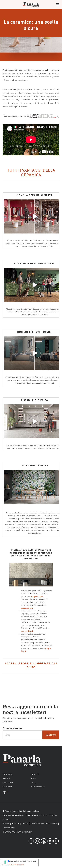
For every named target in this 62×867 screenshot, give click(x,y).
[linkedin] (56, 841)
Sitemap (15, 823)
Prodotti (7, 774)
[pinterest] (49, 841)
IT (7, 792)
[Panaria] (31, 8)
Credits (25, 823)
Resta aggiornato (12, 728)
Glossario (8, 782)
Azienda (7, 778)
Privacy (6, 823)
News (33, 778)
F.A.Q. (33, 782)
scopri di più (37, 596)
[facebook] (31, 841)
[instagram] (37, 841)
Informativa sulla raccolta (13, 865)
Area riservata (38, 787)
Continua (51, 735)
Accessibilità (9, 827)
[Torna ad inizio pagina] (58, 863)
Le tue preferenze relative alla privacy (22, 861)
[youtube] (43, 841)
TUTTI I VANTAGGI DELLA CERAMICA (31, 172)
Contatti (7, 787)
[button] (57, 4)
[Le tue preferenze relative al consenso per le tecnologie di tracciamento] (5, 862)
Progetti (35, 774)
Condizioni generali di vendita (44, 823)
